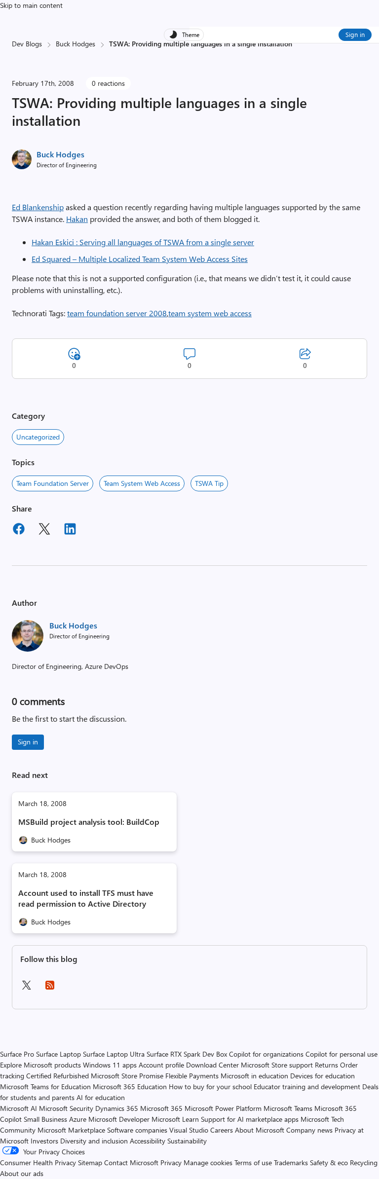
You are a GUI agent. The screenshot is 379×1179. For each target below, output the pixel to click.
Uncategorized (38, 437)
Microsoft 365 (161, 1108)
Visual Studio (188, 1130)
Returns (326, 1064)
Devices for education (322, 1075)
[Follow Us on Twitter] (26, 988)
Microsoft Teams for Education (45, 1086)
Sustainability (187, 1140)
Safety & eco (329, 1162)
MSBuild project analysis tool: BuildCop (88, 821)
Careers (221, 1130)
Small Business (45, 1119)
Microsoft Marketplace (71, 1130)
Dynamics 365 (116, 1108)
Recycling (364, 1162)
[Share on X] (44, 530)
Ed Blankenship (38, 207)
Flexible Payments (192, 1075)
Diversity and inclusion (94, 1140)
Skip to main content (31, 5)
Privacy (172, 1162)
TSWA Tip (209, 483)
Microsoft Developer (119, 1119)
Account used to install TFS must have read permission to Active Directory (85, 898)
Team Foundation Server (52, 483)
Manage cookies (208, 1162)
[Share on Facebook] (19, 530)
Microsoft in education (254, 1075)
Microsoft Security (66, 1108)
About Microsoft (259, 1130)
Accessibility (147, 1140)
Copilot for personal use (341, 1054)
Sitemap (90, 1162)
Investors (44, 1140)
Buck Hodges (75, 43)
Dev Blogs (27, 43)
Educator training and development (307, 1086)
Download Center (212, 1064)
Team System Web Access (142, 483)
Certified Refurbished (57, 1075)
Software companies (137, 1130)
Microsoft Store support (277, 1064)
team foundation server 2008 (117, 313)
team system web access (210, 313)
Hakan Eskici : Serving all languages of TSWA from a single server (143, 242)
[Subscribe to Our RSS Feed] (50, 988)
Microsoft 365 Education (130, 1086)
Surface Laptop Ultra (114, 1054)
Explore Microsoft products (40, 1064)
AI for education (100, 1097)
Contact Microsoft (131, 1162)
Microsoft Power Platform (223, 1108)
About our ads (21, 1173)
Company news (309, 1130)
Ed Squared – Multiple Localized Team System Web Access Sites (140, 259)
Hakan (77, 219)
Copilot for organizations (266, 1054)
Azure (77, 1119)
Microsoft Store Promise (127, 1075)
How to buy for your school (210, 1086)
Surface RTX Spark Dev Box (187, 1054)
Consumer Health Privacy (38, 1162)
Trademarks (291, 1162)
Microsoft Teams (288, 1108)
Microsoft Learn (175, 1119)
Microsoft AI (18, 1108)
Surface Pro (17, 1054)
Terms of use (253, 1162)
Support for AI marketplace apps (250, 1119)
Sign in (355, 34)
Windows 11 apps (110, 1064)
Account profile (161, 1064)
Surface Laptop (58, 1054)
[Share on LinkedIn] (70, 530)
